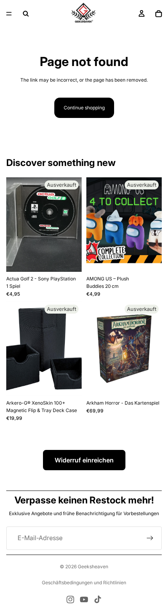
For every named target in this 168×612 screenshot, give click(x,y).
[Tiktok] (97, 599)
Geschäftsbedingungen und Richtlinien (84, 582)
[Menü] (9, 14)
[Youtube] (84, 599)
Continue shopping (84, 108)
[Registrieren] (150, 538)
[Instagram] (70, 599)
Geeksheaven (93, 566)
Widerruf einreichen (84, 460)
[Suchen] (25, 13)
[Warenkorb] (158, 13)
